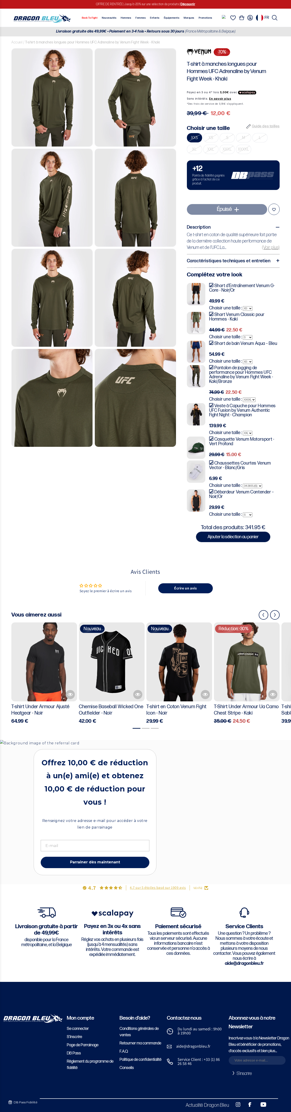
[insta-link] (235, 1104)
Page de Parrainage (82, 1045)
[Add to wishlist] (274, 209)
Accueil (16, 42)
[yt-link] (260, 1104)
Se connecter (78, 1028)
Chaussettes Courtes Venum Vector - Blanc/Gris (240, 465)
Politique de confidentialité (140, 1059)
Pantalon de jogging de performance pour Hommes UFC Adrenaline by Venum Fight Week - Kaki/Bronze (241, 374)
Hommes (126, 17)
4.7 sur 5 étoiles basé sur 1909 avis (158, 887)
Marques (189, 17)
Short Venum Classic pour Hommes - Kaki (237, 317)
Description (199, 227)
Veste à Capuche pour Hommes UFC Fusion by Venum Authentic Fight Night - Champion (242, 410)
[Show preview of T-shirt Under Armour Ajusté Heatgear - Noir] (70, 694)
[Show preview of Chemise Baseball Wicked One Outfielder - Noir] (137, 694)
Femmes (140, 17)
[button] (274, 17)
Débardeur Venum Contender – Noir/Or (241, 494)
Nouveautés (109, 17)
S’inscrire (74, 1036)
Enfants (154, 17)
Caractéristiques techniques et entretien (229, 261)
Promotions (205, 17)
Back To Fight (90, 17)
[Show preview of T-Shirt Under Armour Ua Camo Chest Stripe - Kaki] (272, 694)
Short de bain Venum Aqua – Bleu (245, 343)
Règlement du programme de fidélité (90, 1064)
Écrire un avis (185, 588)
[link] (233, 175)
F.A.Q (124, 1051)
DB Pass (74, 1053)
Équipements (171, 17)
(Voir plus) (271, 247)
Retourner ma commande (140, 1043)
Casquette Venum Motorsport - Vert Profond (241, 442)
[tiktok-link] (273, 1104)
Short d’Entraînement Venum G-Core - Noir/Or (242, 288)
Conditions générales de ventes (139, 1031)
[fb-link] (248, 1104)
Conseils (127, 1067)
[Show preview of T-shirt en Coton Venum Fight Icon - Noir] (205, 694)
